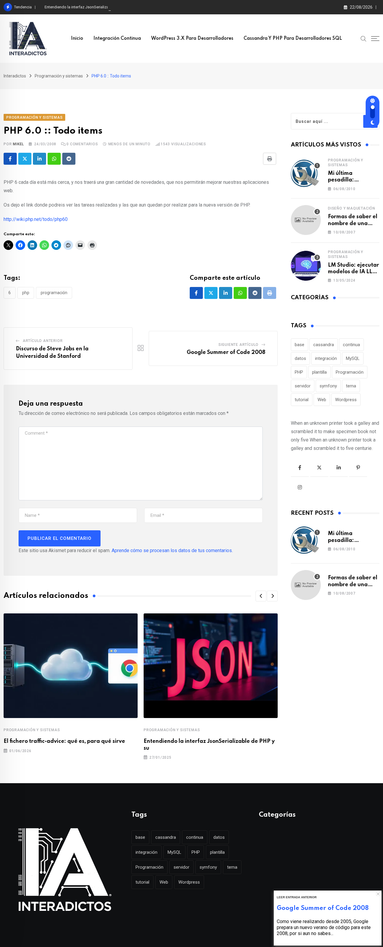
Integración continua (117, 38)
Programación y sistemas (32, 730)
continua (351, 344)
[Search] (364, 38)
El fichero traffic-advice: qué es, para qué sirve (64, 741)
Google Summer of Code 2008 (226, 352)
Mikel (18, 144)
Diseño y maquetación (351, 208)
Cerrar (378, 894)
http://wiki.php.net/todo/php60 (36, 219)
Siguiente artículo (238, 345)
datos (300, 358)
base (299, 344)
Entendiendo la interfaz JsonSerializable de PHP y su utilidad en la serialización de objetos (122, 7)
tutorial (301, 399)
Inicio (77, 38)
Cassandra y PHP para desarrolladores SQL (293, 38)
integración (326, 358)
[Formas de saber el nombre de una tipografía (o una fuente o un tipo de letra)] (306, 220)
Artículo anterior (43, 341)
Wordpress (346, 399)
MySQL (353, 358)
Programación (54, 292)
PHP (25, 292)
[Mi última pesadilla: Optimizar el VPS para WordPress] (306, 174)
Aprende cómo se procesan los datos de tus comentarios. (172, 550)
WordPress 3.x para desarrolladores (192, 38)
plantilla (319, 372)
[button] (261, 596)
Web (321, 399)
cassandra (323, 344)
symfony (328, 386)
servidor (303, 386)
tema (351, 386)
